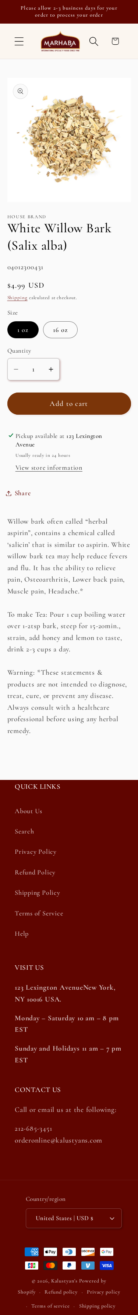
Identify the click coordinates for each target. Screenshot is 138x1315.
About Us (28, 811)
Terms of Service (39, 913)
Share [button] (23, 493)
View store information (48, 467)
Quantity (19, 351)
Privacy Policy (36, 851)
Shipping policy (97, 1306)
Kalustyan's (64, 1281)
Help (22, 933)
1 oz (23, 330)
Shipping (17, 298)
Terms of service (50, 1306)
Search (24, 831)
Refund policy (61, 1292)
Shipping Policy (37, 892)
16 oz (60, 330)
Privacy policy (103, 1292)
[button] (18, 41)
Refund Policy (35, 872)
